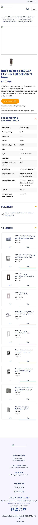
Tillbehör (7, 228)
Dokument (7, 206)
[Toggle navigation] (34, 9)
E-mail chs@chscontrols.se (19, 468)
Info (10, 247)
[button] (32, 2)
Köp (28, 247)
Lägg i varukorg (8, 101)
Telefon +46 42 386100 (19, 465)
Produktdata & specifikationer (10, 119)
